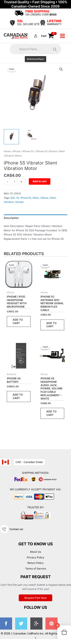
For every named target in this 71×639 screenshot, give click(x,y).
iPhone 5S (28, 151)
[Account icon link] (35, 36)
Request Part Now (35, 597)
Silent (53, 197)
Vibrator (19, 202)
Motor (36, 197)
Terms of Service (35, 568)
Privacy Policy (35, 557)
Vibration (9, 202)
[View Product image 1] (11, 136)
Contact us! (16, 529)
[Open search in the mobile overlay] (35, 49)
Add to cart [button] (18, 321)
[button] (35, 59)
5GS (12, 197)
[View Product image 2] (29, 134)
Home (7, 151)
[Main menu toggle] (62, 35)
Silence (44, 197)
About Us (35, 551)
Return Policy (35, 562)
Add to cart (40, 181)
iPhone (16, 151)
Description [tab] (11, 217)
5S (17, 197)
